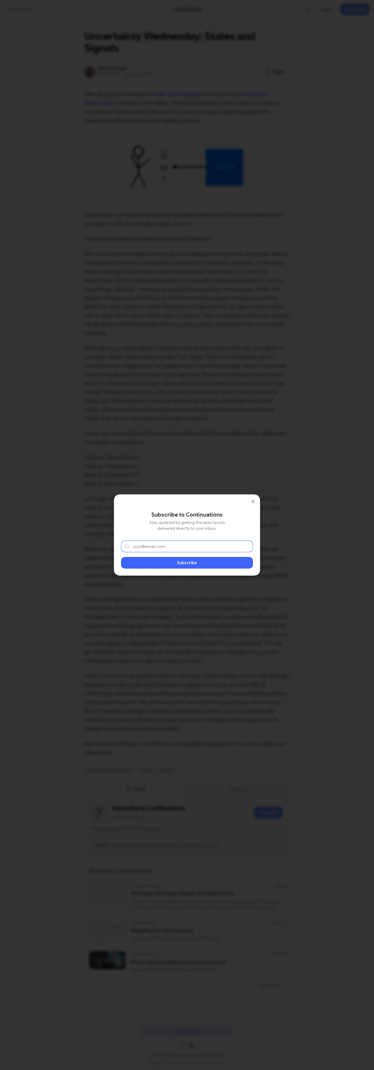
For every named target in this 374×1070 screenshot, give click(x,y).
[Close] (253, 501)
